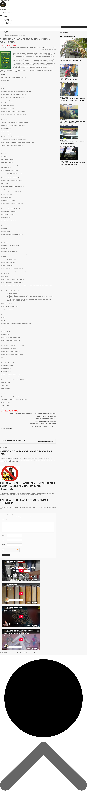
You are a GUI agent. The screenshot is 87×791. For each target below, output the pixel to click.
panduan (10, 433)
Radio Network (8, 23)
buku (6, 433)
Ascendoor (24, 652)
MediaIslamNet (3, 9)
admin (14, 45)
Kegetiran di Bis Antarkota (70, 80)
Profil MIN (7, 18)
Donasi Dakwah (8, 20)
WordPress (34, 652)
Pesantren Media (8, 22)
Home (6, 16)
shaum (23, 433)
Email (3, 540)
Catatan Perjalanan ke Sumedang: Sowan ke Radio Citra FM (72, 122)
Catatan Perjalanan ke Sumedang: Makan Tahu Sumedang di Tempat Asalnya (72, 100)
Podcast (7, 19)
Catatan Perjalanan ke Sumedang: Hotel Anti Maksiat (72, 142)
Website (3, 544)
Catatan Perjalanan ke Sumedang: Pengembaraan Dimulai (72, 163)
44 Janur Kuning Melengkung (70, 60)
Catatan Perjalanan (64, 59)
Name (3, 535)
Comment (4, 519)
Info (1, 432)
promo (15, 433)
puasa (19, 433)
